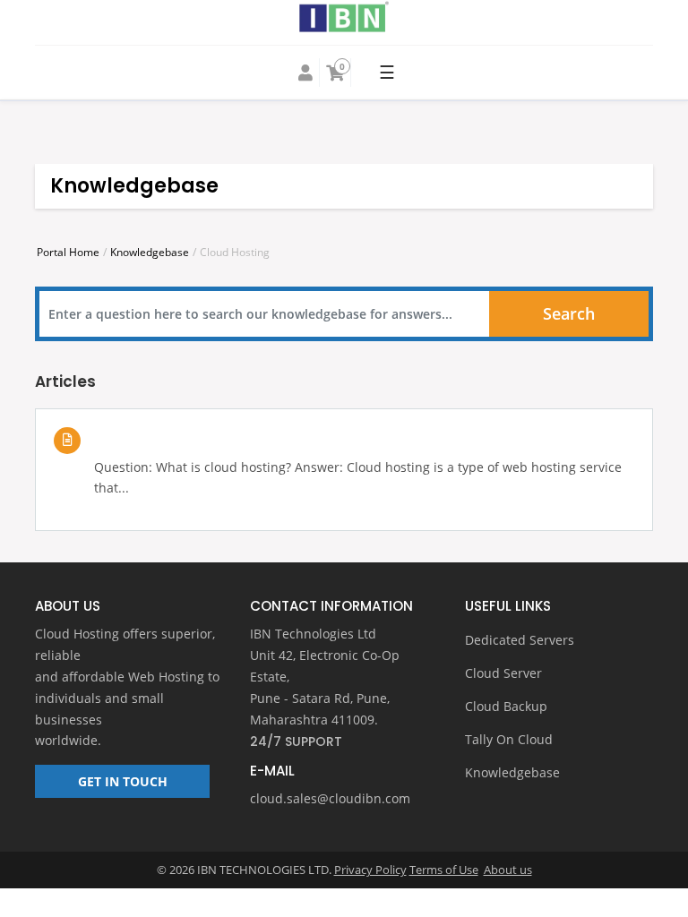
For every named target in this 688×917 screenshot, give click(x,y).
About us (508, 869)
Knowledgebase (149, 252)
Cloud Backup (506, 706)
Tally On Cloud (509, 739)
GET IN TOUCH (123, 781)
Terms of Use (443, 869)
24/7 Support (296, 741)
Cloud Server (503, 672)
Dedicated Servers (519, 639)
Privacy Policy (370, 869)
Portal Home (68, 252)
